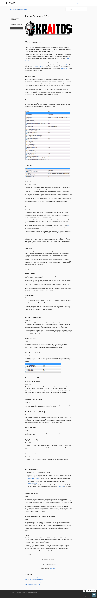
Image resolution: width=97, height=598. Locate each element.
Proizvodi (21, 9)
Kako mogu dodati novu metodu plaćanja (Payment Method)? (38, 586)
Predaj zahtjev (53, 568)
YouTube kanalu (39, 66)
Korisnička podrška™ (22, 592)
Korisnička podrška (14, 9)
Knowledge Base (77, 3)
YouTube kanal (64, 68)
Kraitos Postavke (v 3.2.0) (16, 28)
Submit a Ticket (69, 3)
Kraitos (25, 9)
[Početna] (11, 4)
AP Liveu (66, 65)
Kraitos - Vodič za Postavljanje (14, 19)
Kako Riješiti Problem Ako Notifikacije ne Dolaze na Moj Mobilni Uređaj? (40, 581)
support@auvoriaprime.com (34, 478)
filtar (58, 231)
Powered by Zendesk (91, 596)
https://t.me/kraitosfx (32, 483)
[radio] (45, 562)
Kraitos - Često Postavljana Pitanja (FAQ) (16, 24)
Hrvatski (84, 3)
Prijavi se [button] (89, 3)
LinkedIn (30, 554)
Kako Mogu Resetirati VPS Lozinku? (33, 584)
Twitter (28, 554)
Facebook (26, 554)
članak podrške (60, 486)
